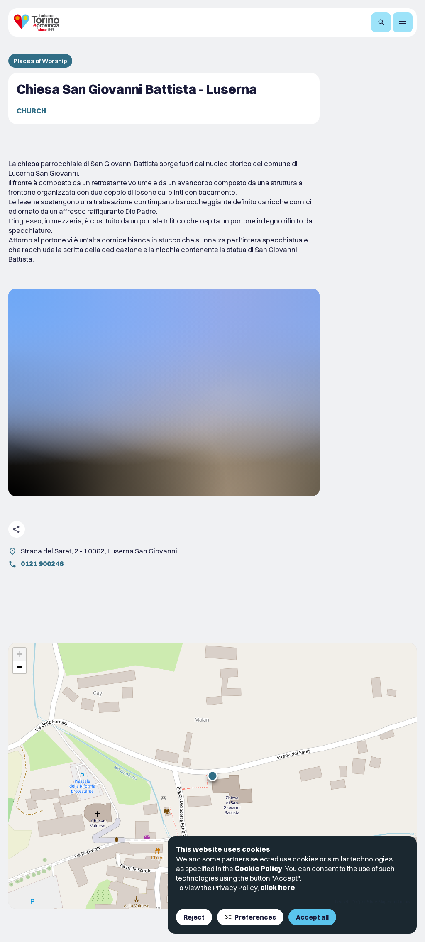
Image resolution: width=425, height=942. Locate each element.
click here (277, 887)
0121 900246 (42, 563)
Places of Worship (40, 60)
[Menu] (403, 22)
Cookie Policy (258, 868)
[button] (212, 776)
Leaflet (341, 902)
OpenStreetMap (371, 902)
